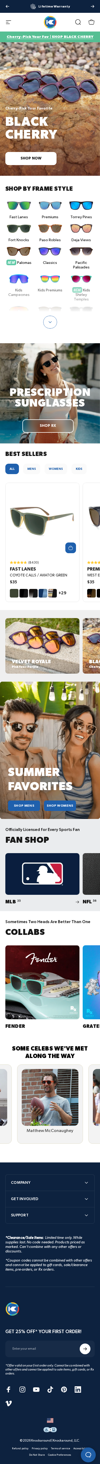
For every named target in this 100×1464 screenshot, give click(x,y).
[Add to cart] (70, 547)
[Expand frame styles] (50, 322)
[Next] (92, 6)
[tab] (12, 469)
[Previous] (7, 6)
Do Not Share (37, 1455)
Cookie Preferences (59, 1455)
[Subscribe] (85, 1349)
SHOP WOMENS (60, 806)
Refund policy (20, 1448)
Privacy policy (40, 1448)
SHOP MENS (24, 806)
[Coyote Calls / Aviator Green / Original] (42, 520)
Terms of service (60, 1448)
